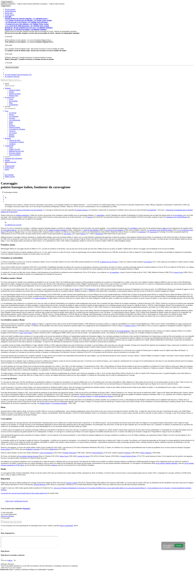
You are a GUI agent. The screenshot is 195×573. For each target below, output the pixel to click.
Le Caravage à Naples (84, 396)
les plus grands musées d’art (39, 493)
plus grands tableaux (10, 230)
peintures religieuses (22, 215)
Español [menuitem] (13, 74)
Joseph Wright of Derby (128, 456)
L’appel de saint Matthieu (90, 230)
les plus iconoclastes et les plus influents (29, 210)
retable (34, 324)
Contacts (18, 568)
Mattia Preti (53, 449)
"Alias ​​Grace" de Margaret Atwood (16, 501)
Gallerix (9, 560)
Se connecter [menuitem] (9, 76)
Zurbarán (127, 453)
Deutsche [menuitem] (25, 74)
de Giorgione (147, 262)
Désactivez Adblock (7, 516)
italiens (164, 228)
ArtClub (10, 107)
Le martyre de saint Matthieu (114, 230)
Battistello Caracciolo (32, 449)
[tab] (5, 197)
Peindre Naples (45, 403)
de (76, 210)
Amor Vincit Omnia (25, 333)
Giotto (77, 289)
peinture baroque (82, 210)
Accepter (179, 545)
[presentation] (99, 199)
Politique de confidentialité (37, 569)
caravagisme (67, 234)
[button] (10, 9)
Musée (9, 84)
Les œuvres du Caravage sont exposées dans (15, 493)
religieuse (54, 465)
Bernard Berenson (40, 484)
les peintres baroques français (29, 456)
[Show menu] (14, 2)
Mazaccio (92, 289)
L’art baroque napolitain (59, 403)
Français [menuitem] (19, 74)
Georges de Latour (83, 456)
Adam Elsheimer (97, 453)
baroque (90, 217)
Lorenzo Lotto (178, 272)
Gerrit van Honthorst (46, 453)
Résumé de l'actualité (12, 67)
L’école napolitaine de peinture (103, 396)
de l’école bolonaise (123, 331)
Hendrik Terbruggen (69, 453)
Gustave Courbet (71, 483)
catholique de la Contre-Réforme (176, 217)
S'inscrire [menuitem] (16, 76)
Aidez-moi (4, 568)
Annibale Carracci (130, 325)
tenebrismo (142, 232)
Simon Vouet (64, 456)
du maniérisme (151, 210)
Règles (11, 569)
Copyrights (50, 569)
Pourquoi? (26, 508)
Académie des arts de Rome (109, 262)
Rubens (82, 234)
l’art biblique (133, 228)
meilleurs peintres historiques (58, 230)
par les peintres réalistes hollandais (166, 463)
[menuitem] (30, 74)
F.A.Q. (10, 568)
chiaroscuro (153, 232)
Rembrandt (99, 234)
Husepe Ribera (5, 449)
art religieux (179, 215)
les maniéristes (114, 272)
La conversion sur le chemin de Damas (159, 230)
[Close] (21, 80)
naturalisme (100, 215)
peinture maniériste (40, 298)
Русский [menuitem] (8, 74)
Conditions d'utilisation (21, 569)
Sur (14, 568)
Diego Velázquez (146, 453)
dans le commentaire (66, 525)
